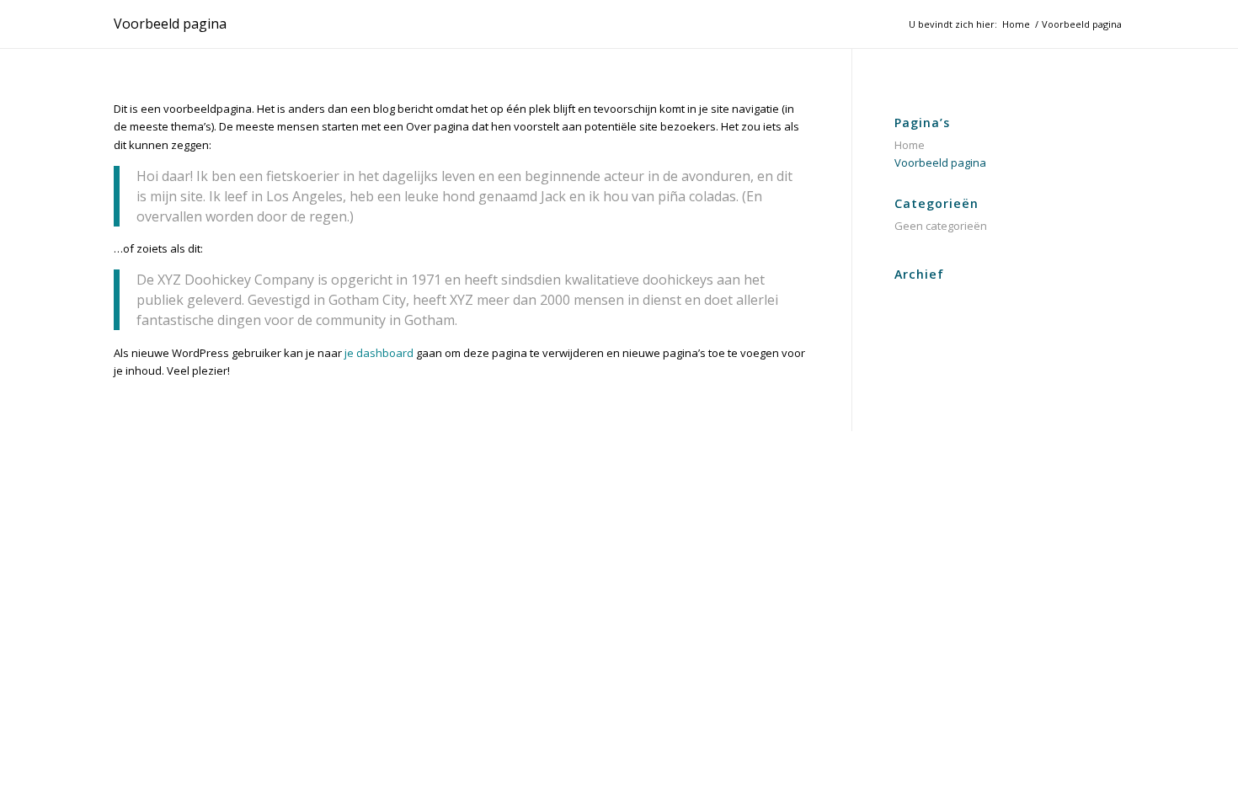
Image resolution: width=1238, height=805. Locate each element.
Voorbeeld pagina (170, 23)
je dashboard (379, 352)
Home (909, 144)
